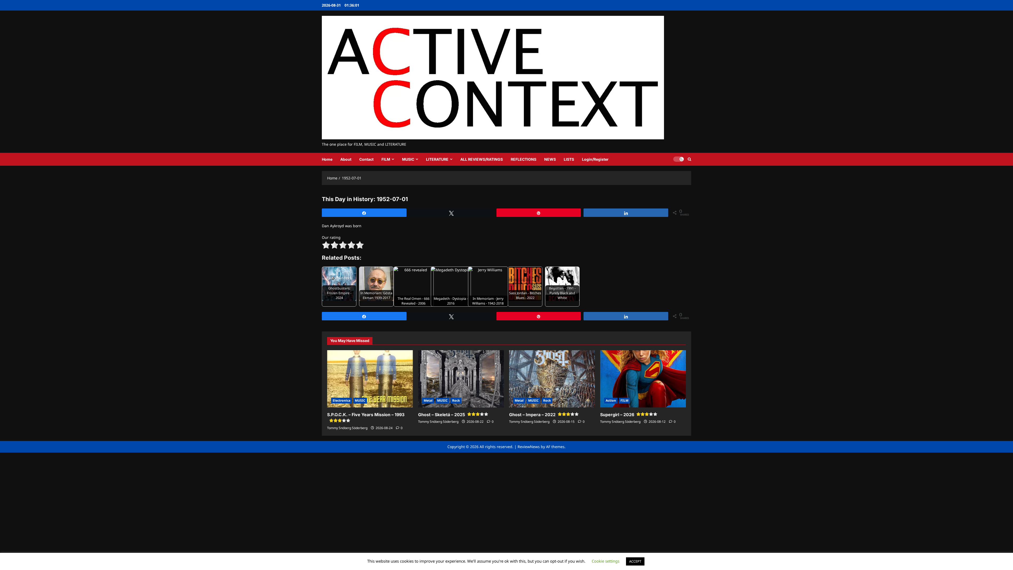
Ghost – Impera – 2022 (532, 414)
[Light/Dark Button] (678, 159)
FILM (385, 159)
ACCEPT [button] (635, 561)
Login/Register (595, 159)
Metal (428, 400)
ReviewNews (529, 446)
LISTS (569, 159)
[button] (689, 159)
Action (611, 400)
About (345, 159)
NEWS (550, 159)
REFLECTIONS (523, 159)
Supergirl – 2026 (617, 414)
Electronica (341, 400)
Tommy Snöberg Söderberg (347, 428)
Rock (456, 400)
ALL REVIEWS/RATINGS (481, 159)
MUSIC (408, 159)
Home (327, 159)
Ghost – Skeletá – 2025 (441, 414)
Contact (366, 159)
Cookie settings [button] (605, 561)
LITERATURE (437, 159)
